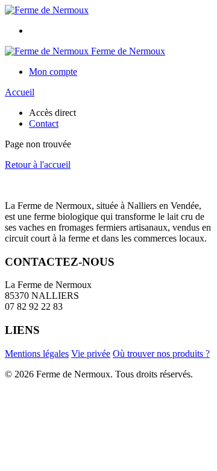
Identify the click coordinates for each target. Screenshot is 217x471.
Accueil (19, 92)
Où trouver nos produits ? (161, 353)
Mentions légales (37, 353)
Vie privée (90, 353)
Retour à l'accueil (38, 164)
